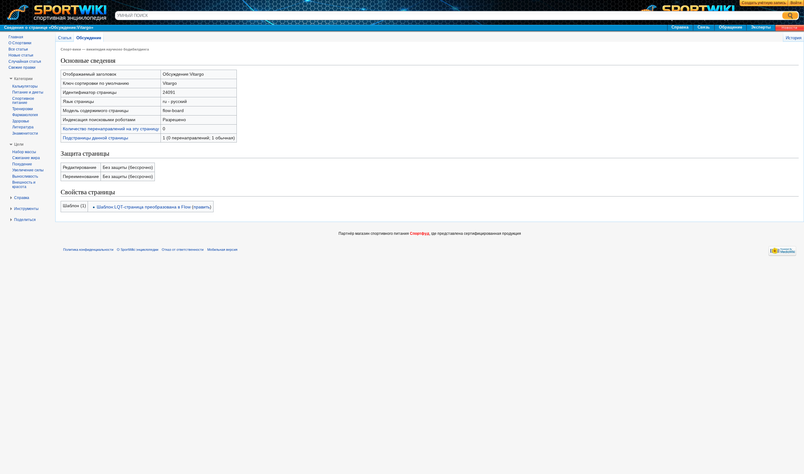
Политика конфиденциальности (88, 249)
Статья (64, 37)
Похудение (22, 164)
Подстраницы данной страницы (95, 137)
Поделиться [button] (25, 220)
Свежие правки (21, 67)
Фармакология (25, 115)
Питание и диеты (27, 92)
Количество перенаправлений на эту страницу (111, 128)
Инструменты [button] (26, 209)
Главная (15, 37)
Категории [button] (23, 79)
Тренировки (22, 109)
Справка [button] (21, 198)
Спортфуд (419, 233)
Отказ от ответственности (183, 249)
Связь (704, 27)
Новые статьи (20, 55)
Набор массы (24, 152)
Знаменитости (25, 133)
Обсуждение (88, 37)
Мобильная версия (222, 249)
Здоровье (20, 121)
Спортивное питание (23, 100)
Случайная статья (24, 61)
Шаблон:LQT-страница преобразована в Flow (144, 206)
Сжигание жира (26, 158)
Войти (795, 3)
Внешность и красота (23, 184)
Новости (789, 28)
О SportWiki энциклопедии (137, 249)
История (793, 37)
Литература (23, 127)
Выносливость (25, 176)
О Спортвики (19, 43)
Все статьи (18, 49)
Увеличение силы (28, 170)
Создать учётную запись (764, 3)
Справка (679, 27)
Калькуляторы (25, 86)
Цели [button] (19, 144)
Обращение (730, 27)
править (201, 206)
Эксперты (761, 27)
